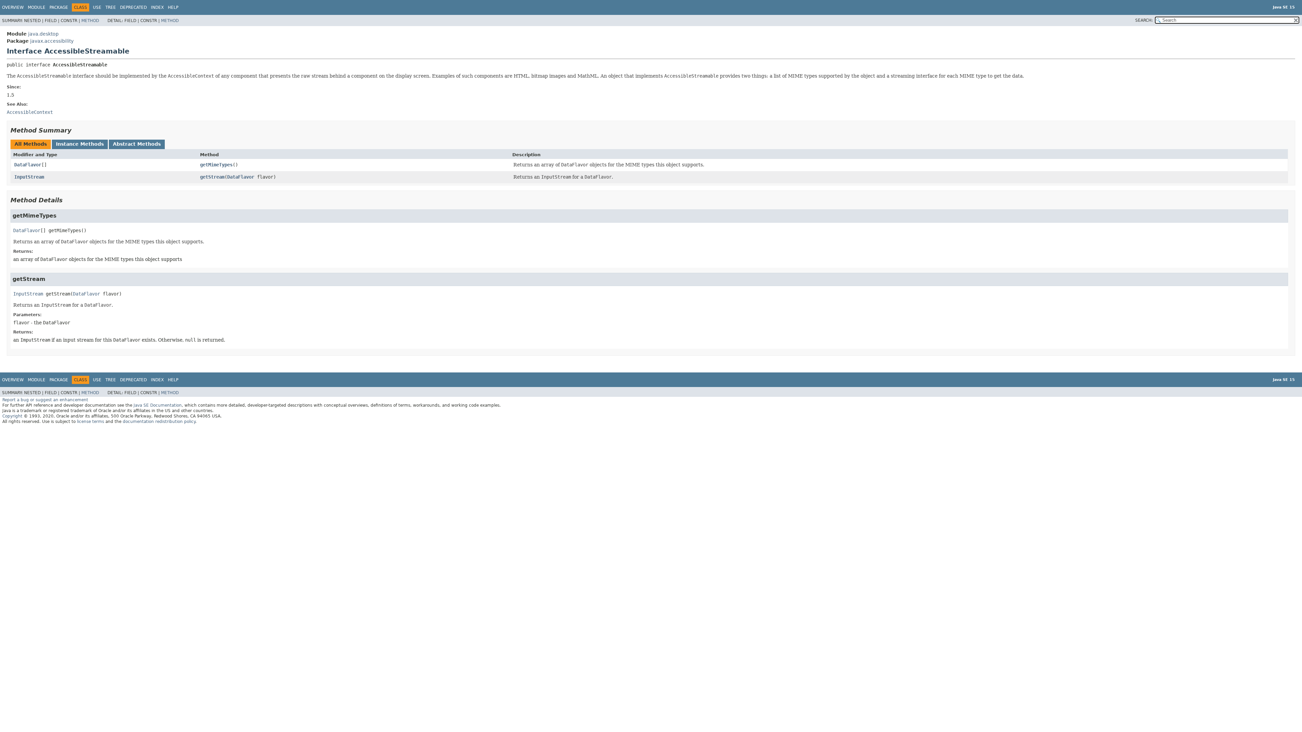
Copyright (12, 416)
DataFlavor (27, 164)
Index (157, 7)
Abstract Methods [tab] (137, 144)
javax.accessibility (52, 41)
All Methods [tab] (31, 144)
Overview (13, 7)
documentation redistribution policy (159, 421)
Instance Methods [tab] (80, 144)
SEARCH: (1144, 20)
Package (59, 7)
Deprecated (133, 7)
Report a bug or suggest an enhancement (45, 400)
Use (97, 7)
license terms (90, 421)
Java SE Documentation (158, 405)
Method (90, 20)
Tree (110, 7)
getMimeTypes (216, 164)
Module (36, 7)
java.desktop (43, 34)
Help (173, 7)
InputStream (29, 177)
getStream (212, 177)
